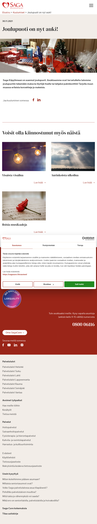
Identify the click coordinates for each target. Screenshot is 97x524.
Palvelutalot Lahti (11, 375)
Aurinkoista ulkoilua (64, 175)
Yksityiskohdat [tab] (48, 245)
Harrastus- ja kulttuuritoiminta (17, 444)
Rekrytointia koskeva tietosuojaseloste (22, 466)
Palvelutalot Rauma (12, 384)
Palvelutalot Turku (11, 371)
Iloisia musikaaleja (14, 224)
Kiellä (17, 284)
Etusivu (6, 12)
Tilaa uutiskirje (10, 513)
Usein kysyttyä (10, 473)
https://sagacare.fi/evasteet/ (15, 274)
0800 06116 (83, 324)
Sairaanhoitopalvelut (13, 431)
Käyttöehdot (8, 457)
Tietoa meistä (9, 414)
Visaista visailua (12, 175)
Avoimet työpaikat (12, 400)
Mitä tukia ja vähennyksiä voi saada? (20, 496)
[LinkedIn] (39, 100)
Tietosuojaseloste (11, 461)
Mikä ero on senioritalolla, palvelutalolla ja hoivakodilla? (30, 500)
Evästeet (6, 453)
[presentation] (24, 156)
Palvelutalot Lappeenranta (16, 379)
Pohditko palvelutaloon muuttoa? (19, 492)
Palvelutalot (8, 361)
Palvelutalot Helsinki (12, 366)
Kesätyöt (6, 409)
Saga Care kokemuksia (14, 508)
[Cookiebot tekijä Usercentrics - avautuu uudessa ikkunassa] (84, 238)
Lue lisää (38, 182)
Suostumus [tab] (17, 245)
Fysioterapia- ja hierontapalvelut (19, 435)
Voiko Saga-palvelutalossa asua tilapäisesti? (24, 487)
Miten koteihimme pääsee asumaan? (21, 479)
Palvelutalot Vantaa (12, 392)
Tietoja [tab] (80, 245)
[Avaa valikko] (91, 5)
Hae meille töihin (11, 405)
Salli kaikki (79, 284)
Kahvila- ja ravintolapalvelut (16, 440)
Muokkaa (47, 284)
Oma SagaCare (14, 332)
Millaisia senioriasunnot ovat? (17, 483)
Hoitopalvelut (9, 427)
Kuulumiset (19, 12)
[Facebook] (33, 100)
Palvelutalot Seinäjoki (13, 388)
